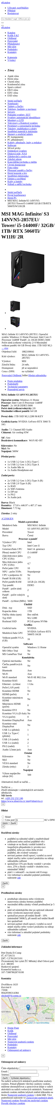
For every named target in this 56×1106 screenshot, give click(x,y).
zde (19, 877)
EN (11, 518)
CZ (4, 518)
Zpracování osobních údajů (39, 1097)
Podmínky (12, 49)
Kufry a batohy (14, 181)
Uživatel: (17, 7)
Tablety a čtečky (15, 106)
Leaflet (29, 1022)
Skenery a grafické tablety (20, 134)
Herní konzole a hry (17, 173)
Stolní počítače (14, 101)
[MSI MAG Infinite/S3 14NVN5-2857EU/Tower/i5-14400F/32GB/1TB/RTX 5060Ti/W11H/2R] (27, 294)
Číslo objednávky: (10, 1068)
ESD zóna (12, 95)
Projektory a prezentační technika (23, 126)
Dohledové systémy (17, 151)
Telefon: (5, 1074)
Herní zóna (12, 79)
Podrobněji (12, 384)
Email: (4, 1071)
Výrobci (11, 60)
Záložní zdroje (14, 159)
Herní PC (12, 198)
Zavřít (13, 823)
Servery (11, 112)
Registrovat (13, 13)
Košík (10, 1030)
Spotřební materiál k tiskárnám (22, 131)
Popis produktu (14, 381)
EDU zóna (12, 92)
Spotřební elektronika (17, 176)
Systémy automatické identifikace (23, 117)
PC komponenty (15, 137)
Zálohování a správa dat (19, 156)
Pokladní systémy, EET (18, 114)
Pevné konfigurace (16, 195)
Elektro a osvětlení (16, 178)
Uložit (5, 823)
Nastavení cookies (10, 1100)
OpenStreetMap (42, 1022)
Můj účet (11, 46)
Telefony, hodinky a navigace (21, 109)
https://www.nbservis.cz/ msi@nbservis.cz (22, 801)
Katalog (11, 32)
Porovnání (12, 41)
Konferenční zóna (16, 84)
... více (5, 348)
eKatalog (5, 2)
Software (11, 145)
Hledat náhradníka (37, 375)
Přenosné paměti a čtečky (19, 170)
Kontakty (12, 52)
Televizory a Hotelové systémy (22, 123)
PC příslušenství (15, 139)
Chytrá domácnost (16, 164)
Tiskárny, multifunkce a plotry (22, 128)
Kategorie (12, 57)
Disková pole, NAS (17, 153)
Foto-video (12, 167)
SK (7, 518)
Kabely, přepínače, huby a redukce (24, 142)
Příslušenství (13, 43)
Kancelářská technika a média (22, 162)
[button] (28, 1007)
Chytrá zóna (13, 81)
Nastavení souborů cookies (20, 1041)
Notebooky (13, 103)
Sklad (7, 817)
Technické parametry (17, 386)
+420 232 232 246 (14, 798)
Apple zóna (13, 76)
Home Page (13, 1028)
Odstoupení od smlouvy (19, 1050)
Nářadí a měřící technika (19, 184)
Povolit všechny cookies (13, 1103)
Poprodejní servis (15, 389)
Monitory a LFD (15, 120)
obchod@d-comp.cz (11, 995)
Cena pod (9, 820)
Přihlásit (11, 10)
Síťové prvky (14, 148)
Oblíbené (11, 38)
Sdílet (25, 375)
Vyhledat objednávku (20, 1078)
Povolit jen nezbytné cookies (34, 1100)
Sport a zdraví (14, 87)
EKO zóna (12, 90)
